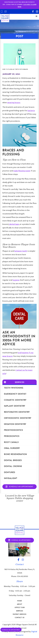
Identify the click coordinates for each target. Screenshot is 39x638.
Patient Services (19, 614)
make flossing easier (21, 170)
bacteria (31, 110)
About (19, 604)
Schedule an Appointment (11, 629)
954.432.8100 (22, 576)
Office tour (20, 607)
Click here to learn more (27, 5)
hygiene (16, 280)
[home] (5, 18)
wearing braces (13, 102)
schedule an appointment (21, 487)
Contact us (19, 617)
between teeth (20, 251)
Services (19, 611)
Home (19, 601)
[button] (36, 16)
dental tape (14, 224)
